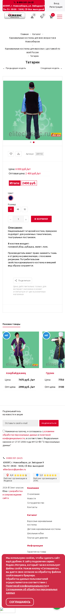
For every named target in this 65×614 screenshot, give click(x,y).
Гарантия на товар (36, 552)
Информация (35, 545)
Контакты (32, 507)
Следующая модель (50, 68)
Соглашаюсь (19, 602)
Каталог (32, 515)
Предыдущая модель (16, 68)
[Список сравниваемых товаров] (32, 18)
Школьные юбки (35, 533)
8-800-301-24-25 (25, 2)
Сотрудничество (35, 503)
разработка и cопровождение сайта (13, 494)
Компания (33, 488)
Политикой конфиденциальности (26, 585)
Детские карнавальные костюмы (44, 529)
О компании (33, 494)
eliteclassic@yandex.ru (14, 469)
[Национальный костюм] (32, 139)
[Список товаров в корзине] (53, 18)
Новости (31, 498)
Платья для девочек (37, 538)
